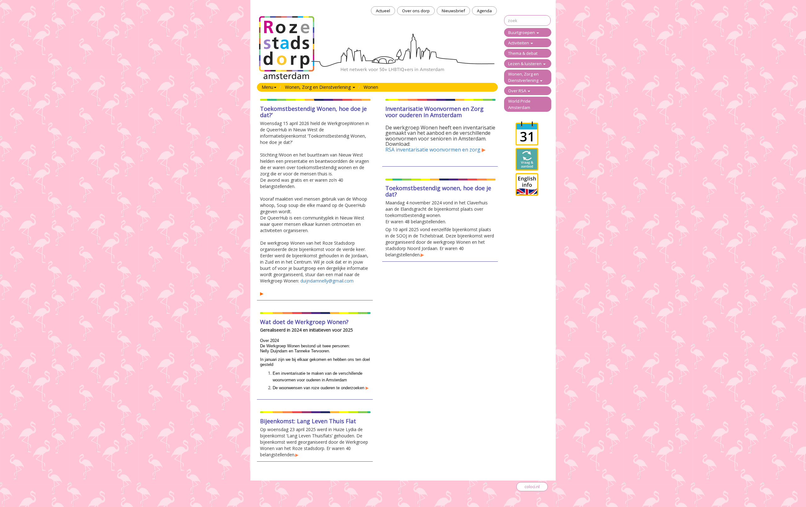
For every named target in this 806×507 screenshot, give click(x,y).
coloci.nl (532, 486)
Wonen (371, 87)
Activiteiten (519, 43)
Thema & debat (522, 53)
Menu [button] (267, 87)
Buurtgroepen (522, 32)
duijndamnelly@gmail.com (327, 281)
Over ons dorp (416, 11)
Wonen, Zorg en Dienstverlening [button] (318, 87)
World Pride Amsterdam (519, 104)
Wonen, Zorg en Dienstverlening (523, 77)
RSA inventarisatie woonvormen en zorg (432, 149)
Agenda (484, 11)
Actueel (383, 11)
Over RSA (517, 91)
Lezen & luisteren (525, 63)
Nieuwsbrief (453, 11)
